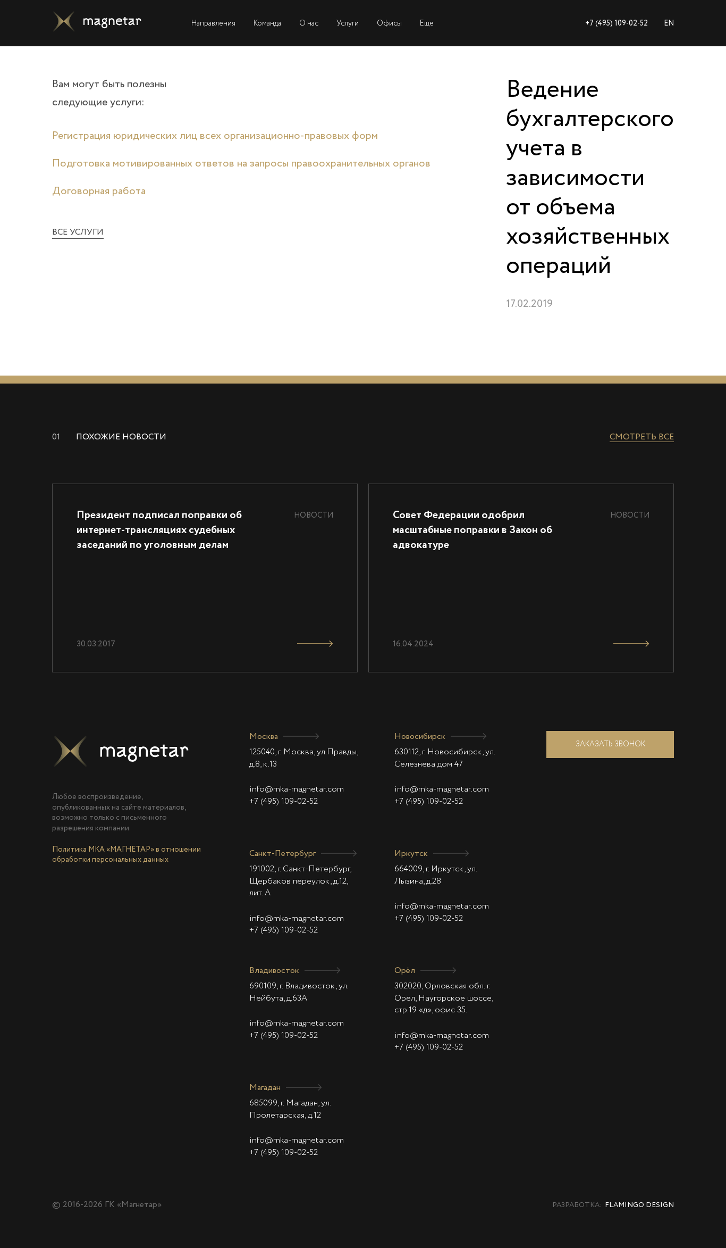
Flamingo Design (639, 1205)
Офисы (389, 23)
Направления (213, 23)
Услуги (347, 23)
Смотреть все (642, 437)
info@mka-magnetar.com (296, 789)
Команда (267, 23)
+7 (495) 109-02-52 (616, 23)
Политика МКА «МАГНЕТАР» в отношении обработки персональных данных (126, 855)
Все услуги (78, 232)
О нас (308, 23)
